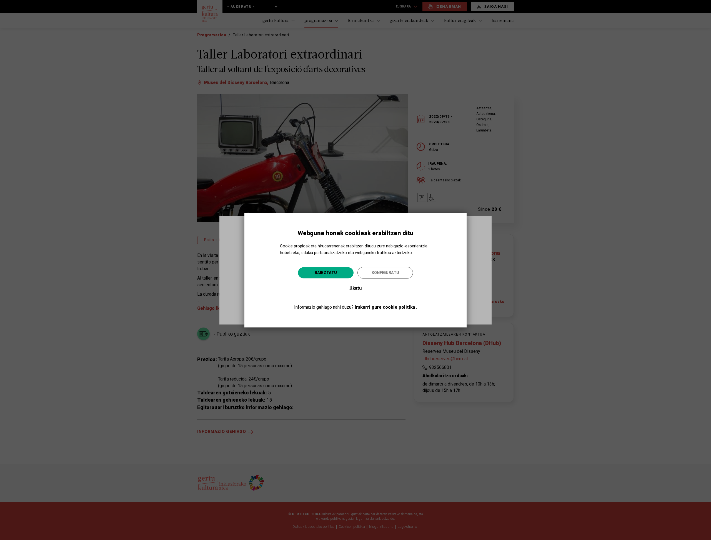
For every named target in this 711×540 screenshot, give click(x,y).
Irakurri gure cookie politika (385, 307)
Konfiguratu (385, 272)
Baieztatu (326, 272)
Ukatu (355, 287)
